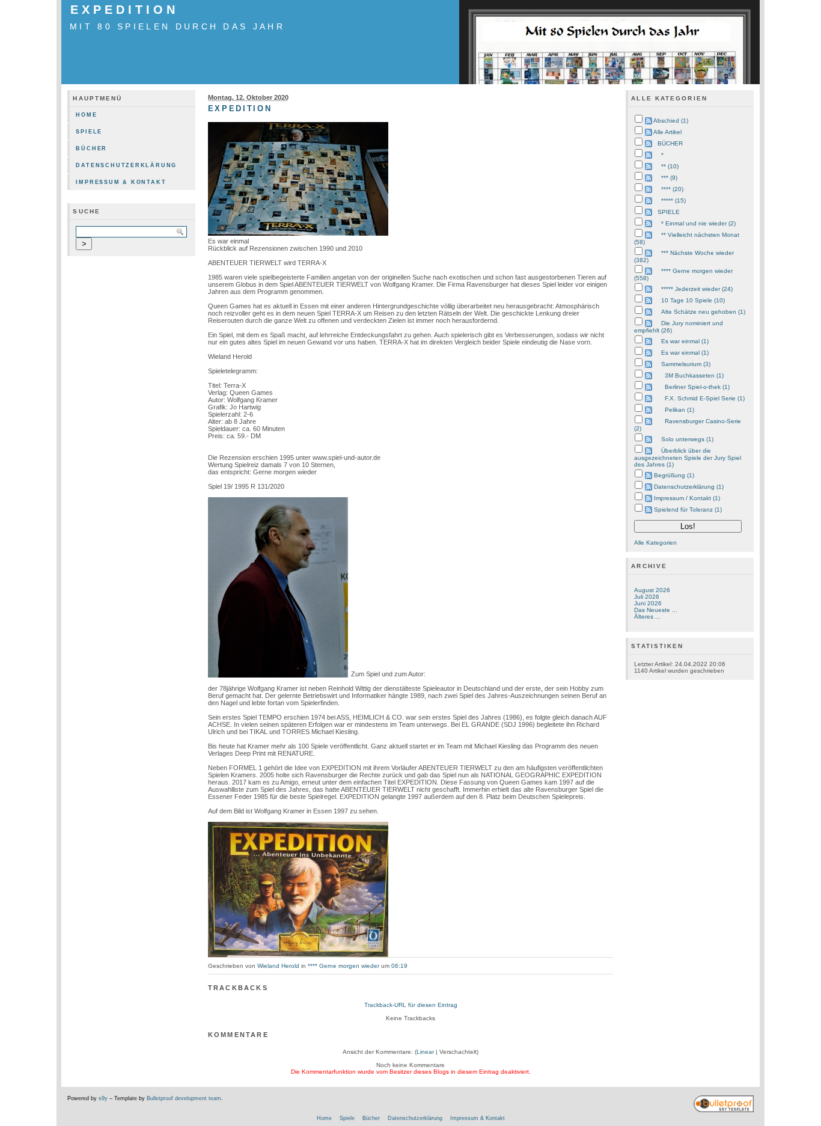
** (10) (670, 166)
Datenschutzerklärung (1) (689, 486)
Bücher (91, 148)
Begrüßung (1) (674, 475)
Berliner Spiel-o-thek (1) (697, 387)
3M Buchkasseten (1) (694, 375)
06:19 (399, 965)
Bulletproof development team (184, 1098)
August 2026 (652, 590)
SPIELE (669, 212)
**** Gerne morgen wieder (343, 965)
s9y (103, 1098)
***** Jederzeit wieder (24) (697, 289)
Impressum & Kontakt (121, 182)
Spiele (89, 132)
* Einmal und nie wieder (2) (698, 223)
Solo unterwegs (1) (687, 439)
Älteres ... (647, 616)
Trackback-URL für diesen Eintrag (410, 1005)
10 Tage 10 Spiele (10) (693, 300)
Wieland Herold (278, 965)
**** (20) (672, 189)
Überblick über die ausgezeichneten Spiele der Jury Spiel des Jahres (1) (687, 457)
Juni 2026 (648, 603)
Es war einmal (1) (685, 341)
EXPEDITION (124, 9)
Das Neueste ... (655, 610)
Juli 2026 (646, 596)
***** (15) (673, 200)
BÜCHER (670, 143)
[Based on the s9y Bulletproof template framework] (724, 1110)
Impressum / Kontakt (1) (687, 498)
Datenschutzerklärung (126, 165)
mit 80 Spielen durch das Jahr (177, 26)
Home (86, 115)
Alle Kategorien (655, 542)
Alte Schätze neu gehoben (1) (703, 311)
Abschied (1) (670, 120)
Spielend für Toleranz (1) (688, 509)
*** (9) (669, 177)
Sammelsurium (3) (685, 364)
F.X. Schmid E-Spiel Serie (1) (705, 398)
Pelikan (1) (679, 409)
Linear (425, 1051)
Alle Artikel (667, 132)
